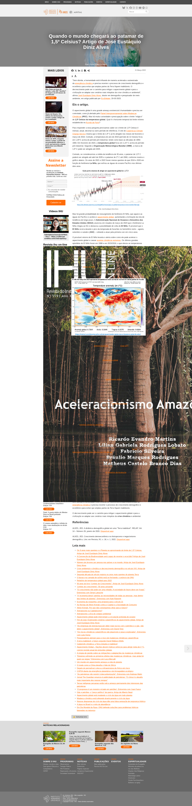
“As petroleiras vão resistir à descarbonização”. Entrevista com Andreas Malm (109, 674)
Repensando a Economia (68, 771)
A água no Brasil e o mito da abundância (93, 704)
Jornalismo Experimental (85, 771)
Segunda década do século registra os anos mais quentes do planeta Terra (108, 575)
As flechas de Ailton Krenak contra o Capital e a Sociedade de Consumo (107, 605)
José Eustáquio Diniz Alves (89, 95)
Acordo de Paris (92, 123)
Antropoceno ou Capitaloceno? (89, 611)
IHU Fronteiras (65, 769)
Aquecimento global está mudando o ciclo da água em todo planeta (104, 695)
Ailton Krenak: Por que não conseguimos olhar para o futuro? (102, 608)
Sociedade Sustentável (67, 773)
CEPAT (45, 771)
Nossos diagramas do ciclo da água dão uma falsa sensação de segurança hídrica (111, 701)
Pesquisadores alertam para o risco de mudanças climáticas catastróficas (107, 638)
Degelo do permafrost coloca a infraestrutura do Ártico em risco (103, 668)
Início (47, 2)
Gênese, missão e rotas (51, 764)
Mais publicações (99, 764)
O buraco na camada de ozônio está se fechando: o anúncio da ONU (105, 578)
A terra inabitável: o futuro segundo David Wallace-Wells (100, 641)
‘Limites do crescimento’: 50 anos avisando (95, 587)
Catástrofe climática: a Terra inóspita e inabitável (97, 644)
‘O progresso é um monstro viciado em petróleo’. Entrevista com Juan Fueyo (109, 689)
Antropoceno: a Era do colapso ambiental (94, 614)
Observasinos (64, 764)
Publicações (88, 2)
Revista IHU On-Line (100, 766)
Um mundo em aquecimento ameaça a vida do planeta (99, 662)
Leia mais (49, 509)
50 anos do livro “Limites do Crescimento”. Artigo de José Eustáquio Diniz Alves (110, 584)
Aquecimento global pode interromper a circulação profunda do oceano (106, 617)
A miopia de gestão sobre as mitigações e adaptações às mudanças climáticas (109, 653)
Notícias (78, 2)
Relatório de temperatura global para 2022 (94, 581)
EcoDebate (105, 98)
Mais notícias (81, 764)
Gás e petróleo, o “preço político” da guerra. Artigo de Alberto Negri (105, 692)
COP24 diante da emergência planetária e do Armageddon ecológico (105, 671)
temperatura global (110, 360)
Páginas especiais (83, 769)
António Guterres (101, 346)
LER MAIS (51, 98)
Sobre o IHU (56, 2)
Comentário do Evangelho (136, 764)
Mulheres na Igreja (134, 782)
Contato (123, 2)
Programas (67, 2)
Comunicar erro (80, 717)
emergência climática (84, 83)
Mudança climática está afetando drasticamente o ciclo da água (103, 698)
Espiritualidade (110, 2)
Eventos (99, 2)
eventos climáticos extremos (109, 240)
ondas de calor (89, 267)
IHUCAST (80, 773)
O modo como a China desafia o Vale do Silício (96, 665)
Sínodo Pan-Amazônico (135, 780)
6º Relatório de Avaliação (116, 472)
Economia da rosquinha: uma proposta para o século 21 (100, 602)
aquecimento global (106, 217)
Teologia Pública (65, 766)
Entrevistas (81, 766)
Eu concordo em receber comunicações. (56, 191)
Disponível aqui (107, 531)
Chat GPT (124, 346)
